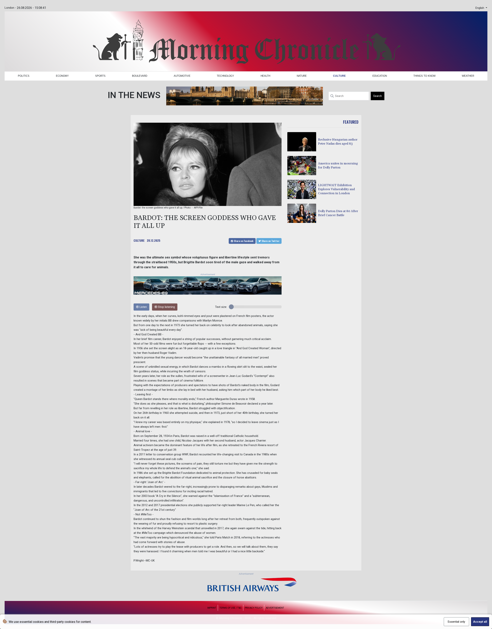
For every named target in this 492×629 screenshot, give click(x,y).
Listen (143, 307)
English (480, 8)
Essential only (456, 621)
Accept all (480, 621)
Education (379, 75)
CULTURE (139, 240)
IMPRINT (211, 608)
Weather (468, 75)
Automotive (182, 75)
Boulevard (139, 75)
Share (243, 240)
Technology (225, 75)
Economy (62, 75)
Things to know (424, 75)
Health (265, 75)
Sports (100, 75)
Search (377, 95)
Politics (23, 75)
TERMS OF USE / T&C (230, 608)
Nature (302, 75)
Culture (339, 75)
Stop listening (166, 307)
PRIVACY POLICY (254, 608)
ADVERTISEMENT (275, 608)
